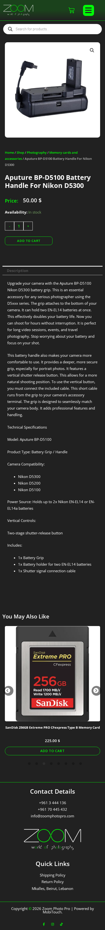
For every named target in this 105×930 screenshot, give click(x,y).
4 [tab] (51, 763)
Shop (20, 152)
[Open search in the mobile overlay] (52, 29)
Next (96, 691)
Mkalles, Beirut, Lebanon (52, 888)
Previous (8, 691)
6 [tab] (65, 763)
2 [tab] (36, 763)
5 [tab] (58, 763)
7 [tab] (73, 763)
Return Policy (53, 881)
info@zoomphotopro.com (52, 815)
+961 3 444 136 (52, 802)
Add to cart (28, 240)
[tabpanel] (52, 690)
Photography (37, 152)
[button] (88, 10)
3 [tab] (44, 763)
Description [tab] (17, 270)
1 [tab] (29, 763)
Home (9, 152)
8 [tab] (80, 763)
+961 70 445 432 (52, 809)
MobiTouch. (53, 911)
